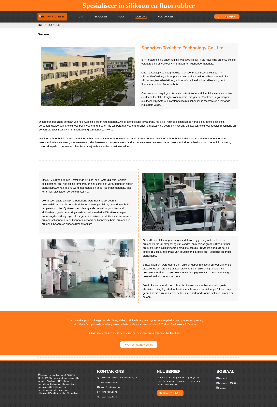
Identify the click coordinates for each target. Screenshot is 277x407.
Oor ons (141, 16)
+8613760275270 (109, 392)
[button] (138, 344)
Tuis (80, 16)
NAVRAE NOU (172, 392)
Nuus (121, 16)
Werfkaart (51, 381)
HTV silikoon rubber (57, 393)
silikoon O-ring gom (51, 384)
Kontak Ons (165, 16)
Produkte (100, 16)
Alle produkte (73, 393)
